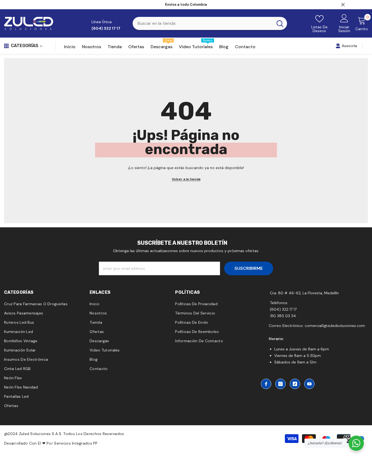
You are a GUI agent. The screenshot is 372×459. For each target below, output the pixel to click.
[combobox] (203, 23)
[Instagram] (280, 384)
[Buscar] (210, 23)
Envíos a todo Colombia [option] (186, 4)
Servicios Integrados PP (75, 443)
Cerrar (343, 4)
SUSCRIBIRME (248, 268)
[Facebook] (266, 384)
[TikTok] (295, 384)
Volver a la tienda (186, 179)
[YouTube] (309, 384)
